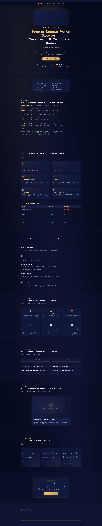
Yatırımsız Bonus (42, 74)
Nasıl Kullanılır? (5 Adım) (40, 85)
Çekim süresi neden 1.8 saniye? (66, 362)
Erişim (64, 3)
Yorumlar (60, 3)
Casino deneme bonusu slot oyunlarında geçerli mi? (35, 366)
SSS (56, 3)
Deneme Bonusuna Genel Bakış (41, 83)
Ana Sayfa (22, 74)
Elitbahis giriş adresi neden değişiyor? (35, 362)
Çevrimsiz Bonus (34, 74)
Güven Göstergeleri (56, 85)
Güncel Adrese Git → (51, 493)
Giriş (45, 3)
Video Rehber (54, 87)
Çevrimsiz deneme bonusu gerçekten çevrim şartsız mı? (35, 359)
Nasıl (53, 3)
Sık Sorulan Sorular (39, 87)
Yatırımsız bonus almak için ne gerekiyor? (66, 359)
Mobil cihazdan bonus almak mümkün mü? (66, 366)
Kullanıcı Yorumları (39, 89)
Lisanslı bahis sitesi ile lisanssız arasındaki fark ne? (35, 370)
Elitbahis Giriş (49, 74)
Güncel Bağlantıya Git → (51, 58)
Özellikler (49, 3)
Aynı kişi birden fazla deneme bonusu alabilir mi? (66, 370)
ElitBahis (39, 3)
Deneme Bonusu (27, 74)
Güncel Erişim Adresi (56, 89)
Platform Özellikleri (56, 83)
